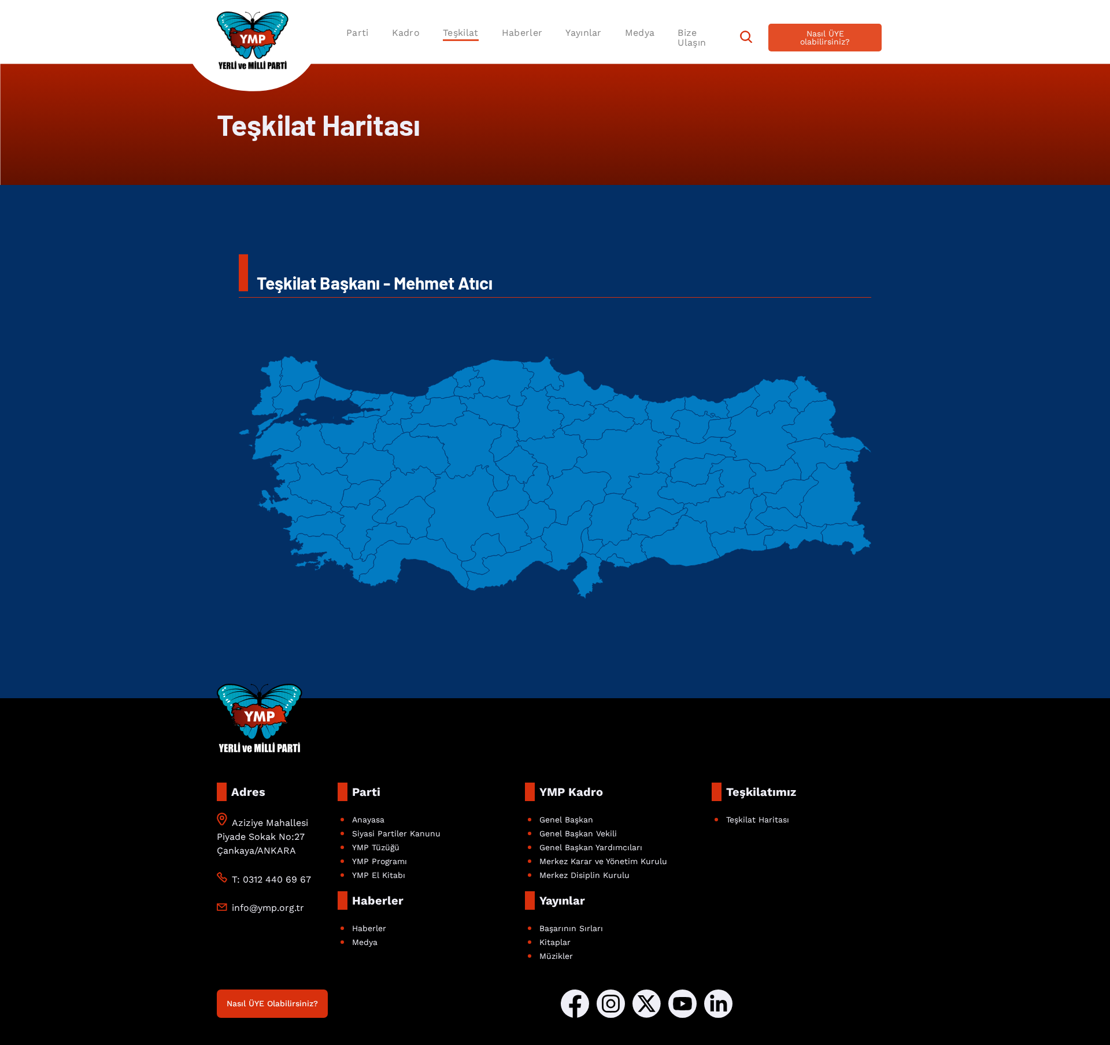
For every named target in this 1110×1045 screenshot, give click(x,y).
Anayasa (368, 819)
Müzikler (556, 956)
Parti (357, 32)
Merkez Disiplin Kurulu (584, 875)
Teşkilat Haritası (757, 819)
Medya (640, 32)
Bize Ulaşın (692, 37)
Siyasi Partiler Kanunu (396, 833)
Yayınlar (583, 32)
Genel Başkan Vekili (578, 833)
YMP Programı (379, 861)
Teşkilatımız (761, 792)
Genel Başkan (566, 819)
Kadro (406, 32)
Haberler (522, 32)
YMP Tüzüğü (375, 847)
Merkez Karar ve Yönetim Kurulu (603, 861)
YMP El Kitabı (378, 875)
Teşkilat (461, 32)
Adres (248, 792)
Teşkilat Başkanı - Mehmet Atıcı (375, 282)
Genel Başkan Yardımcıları (590, 847)
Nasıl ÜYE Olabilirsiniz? (272, 1003)
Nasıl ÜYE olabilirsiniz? (825, 37)
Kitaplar (555, 942)
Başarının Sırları (571, 928)
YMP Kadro (571, 792)
